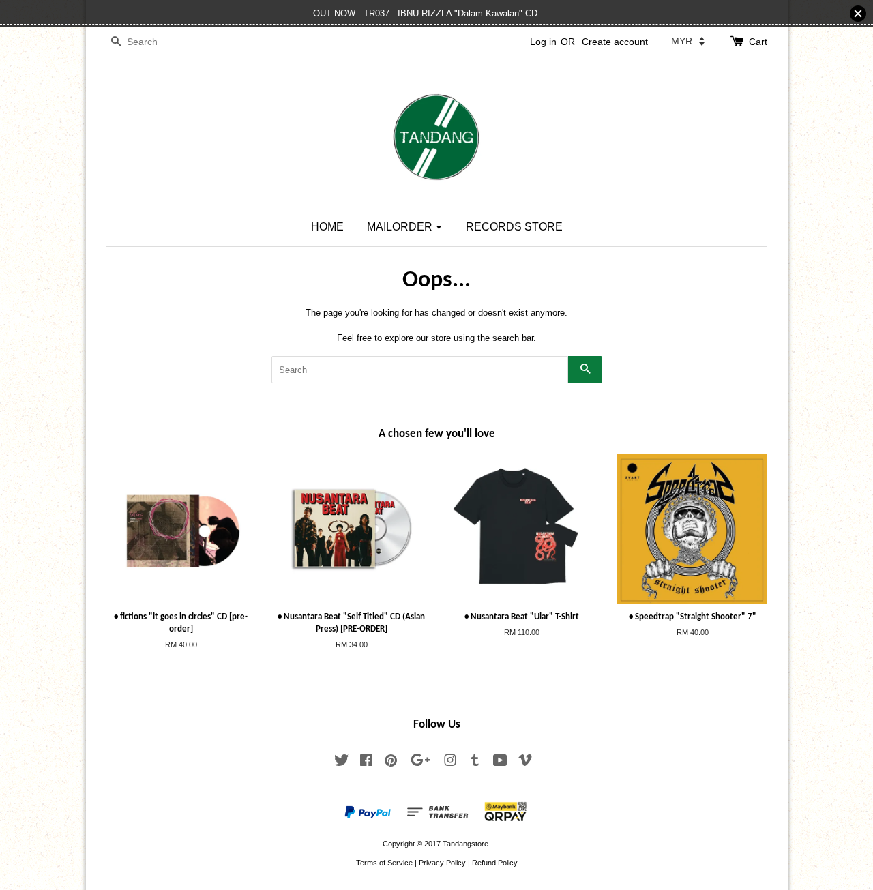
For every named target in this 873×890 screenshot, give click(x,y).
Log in (543, 41)
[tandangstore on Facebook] (366, 763)
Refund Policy (495, 863)
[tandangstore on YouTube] (500, 763)
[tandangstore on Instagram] (450, 763)
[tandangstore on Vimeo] (525, 763)
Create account (615, 41)
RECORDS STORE (514, 227)
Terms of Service (384, 863)
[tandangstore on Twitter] (341, 763)
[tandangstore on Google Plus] (420, 763)
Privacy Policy (442, 863)
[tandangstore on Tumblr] (475, 763)
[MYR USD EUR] (687, 40)
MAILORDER (401, 227)
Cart (758, 41)
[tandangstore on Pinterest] (390, 763)
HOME (327, 227)
